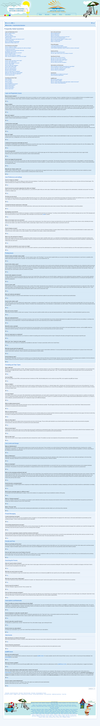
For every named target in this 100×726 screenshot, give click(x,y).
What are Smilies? (8, 81)
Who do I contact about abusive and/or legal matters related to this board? (65, 81)
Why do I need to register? (10, 33)
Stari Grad (67, 714)
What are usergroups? (55, 35)
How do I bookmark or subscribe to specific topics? (60, 67)
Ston (44, 714)
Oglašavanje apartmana (56, 694)
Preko (43, 713)
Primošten (47, 713)
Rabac (57, 702)
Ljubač (50, 711)
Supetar (59, 714)
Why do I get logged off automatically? (12, 41)
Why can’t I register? (9, 35)
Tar (67, 702)
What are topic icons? (9, 88)
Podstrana (33, 713)
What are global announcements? (11, 83)
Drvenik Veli (75, 709)
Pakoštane (53, 712)
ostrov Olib (42, 712)
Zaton (54, 717)
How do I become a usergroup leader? (58, 37)
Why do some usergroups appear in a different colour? (61, 39)
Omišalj (56, 706)
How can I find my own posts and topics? (58, 62)
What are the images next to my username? (13, 52)
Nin (33, 712)
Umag (70, 702)
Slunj (53, 707)
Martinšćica (33, 706)
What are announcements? (10, 85)
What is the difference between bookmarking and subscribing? (62, 66)
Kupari (36, 711)
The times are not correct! (10, 49)
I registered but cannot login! (10, 36)
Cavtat (71, 709)
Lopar (62, 705)
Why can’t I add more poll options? (11, 65)
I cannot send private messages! (57, 45)
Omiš (46, 712)
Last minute (67, 14)
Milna (73, 711)
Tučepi (50, 715)
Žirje (61, 717)
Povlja (40, 713)
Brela (64, 709)
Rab (73, 706)
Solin (74, 713)
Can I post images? (8, 82)
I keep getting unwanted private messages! (59, 46)
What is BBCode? (8, 79)
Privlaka (51, 713)
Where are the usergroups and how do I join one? (60, 36)
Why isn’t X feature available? (56, 80)
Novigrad (47, 702)
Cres (36, 705)
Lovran (65, 705)
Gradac (42, 710)
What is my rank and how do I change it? (13, 55)
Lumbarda (46, 711)
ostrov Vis (72, 715)
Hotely (60, 14)
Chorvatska (21, 693)
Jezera (60, 710)
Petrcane (66, 712)
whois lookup (8, 672)
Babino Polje (33, 709)
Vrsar (77, 702)
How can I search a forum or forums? (58, 57)
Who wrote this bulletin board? (56, 79)
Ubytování (47, 14)
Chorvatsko (7, 693)
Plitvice (66, 706)
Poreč (51, 702)
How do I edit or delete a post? (11, 61)
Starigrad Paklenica (39, 714)
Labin (40, 702)
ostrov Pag (58, 712)
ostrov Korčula (73, 710)
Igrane (51, 710)
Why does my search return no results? (58, 58)
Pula (54, 702)
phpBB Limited (40, 655)
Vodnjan (73, 702)
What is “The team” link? (55, 41)
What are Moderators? (55, 34)
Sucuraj (47, 714)
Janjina (56, 710)
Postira (37, 713)
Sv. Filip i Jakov (73, 714)
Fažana (36, 702)
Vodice (44, 717)
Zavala (58, 717)
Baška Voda (39, 709)
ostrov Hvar (47, 710)
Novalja (45, 706)
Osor (63, 706)
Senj (50, 707)
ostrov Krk (58, 705)
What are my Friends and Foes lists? (58, 52)
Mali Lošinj (69, 705)
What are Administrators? (55, 33)
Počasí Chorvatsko (27, 693)
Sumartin (55, 714)
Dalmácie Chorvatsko (54, 708)
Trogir (53, 715)
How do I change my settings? (11, 46)
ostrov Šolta (43, 715)
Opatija (60, 706)
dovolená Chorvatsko (14, 693)
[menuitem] (13, 23)
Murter (76, 711)
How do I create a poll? (9, 64)
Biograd (50, 709)
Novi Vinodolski (51, 706)
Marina (58, 711)
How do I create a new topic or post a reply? (13, 60)
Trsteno (60, 715)
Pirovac (70, 712)
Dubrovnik (34, 710)
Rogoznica (56, 713)
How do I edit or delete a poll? (10, 66)
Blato (59, 709)
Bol (61, 709)
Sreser (33, 714)
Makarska (54, 711)
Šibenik (38, 715)
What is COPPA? (8, 34)
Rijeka (75, 706)
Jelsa (63, 710)
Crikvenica (40, 705)
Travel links (64, 694)
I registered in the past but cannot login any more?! (14, 39)
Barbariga (33, 702)
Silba (62, 713)
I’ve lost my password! (9, 40)
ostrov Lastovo (41, 711)
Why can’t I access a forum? (10, 67)
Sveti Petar (34, 715)
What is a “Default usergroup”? (56, 40)
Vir (75, 715)
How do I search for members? (57, 61)
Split (76, 713)
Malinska (74, 705)
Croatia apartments (47, 694)
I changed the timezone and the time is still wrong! (14, 50)
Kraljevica (53, 705)
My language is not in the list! (10, 51)
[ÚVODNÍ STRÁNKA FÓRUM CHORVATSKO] (16, 9)
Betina (43, 709)
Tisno (47, 715)
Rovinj (60, 702)
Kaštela (66, 710)
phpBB (44, 214)
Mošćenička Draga (40, 706)
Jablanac (44, 705)
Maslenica (63, 711)
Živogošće (64, 717)
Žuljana (68, 717)
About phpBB (8, 657)
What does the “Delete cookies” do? (12, 42)
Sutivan (63, 714)
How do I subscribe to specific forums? (58, 68)
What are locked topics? (9, 87)
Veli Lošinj (57, 707)
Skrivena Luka (66, 713)
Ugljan (64, 715)
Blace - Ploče (54, 709)
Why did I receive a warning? (10, 70)
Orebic (49, 712)
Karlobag (48, 705)
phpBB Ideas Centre (62, 664)
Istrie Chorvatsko (54, 701)
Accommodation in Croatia (41, 693)
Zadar (47, 717)
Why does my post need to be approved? (13, 73)
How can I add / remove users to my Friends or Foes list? (62, 53)
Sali (59, 713)
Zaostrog (50, 717)
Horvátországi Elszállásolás (38, 694)
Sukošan (51, 714)
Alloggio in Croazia (17, 694)
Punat (70, 706)
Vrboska (40, 717)
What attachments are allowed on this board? (59, 74)
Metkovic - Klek (68, 711)
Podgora (74, 712)
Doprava (54, 14)
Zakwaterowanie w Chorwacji (26, 694)
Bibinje (46, 709)
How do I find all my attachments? (57, 75)
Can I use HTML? (8, 80)
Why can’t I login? (8, 37)
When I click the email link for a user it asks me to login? (15, 56)
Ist (53, 710)
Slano (71, 713)
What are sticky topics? (9, 86)
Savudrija (64, 702)
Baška (34, 705)
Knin (69, 710)
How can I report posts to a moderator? (12, 71)
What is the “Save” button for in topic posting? (13, 72)
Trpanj (56, 715)
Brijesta (67, 709)
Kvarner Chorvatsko (54, 703)
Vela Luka (68, 715)
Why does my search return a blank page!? (59, 59)
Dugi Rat (38, 710)
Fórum (40, 14)
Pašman (62, 712)
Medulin (43, 702)
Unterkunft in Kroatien (8, 694)
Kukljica (32, 711)
